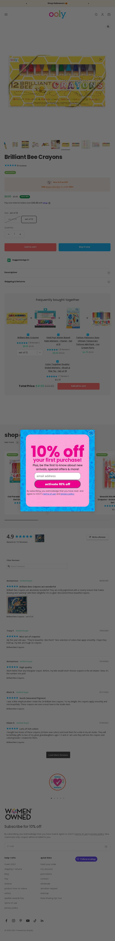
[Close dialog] (91, 433)
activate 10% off (57, 484)
